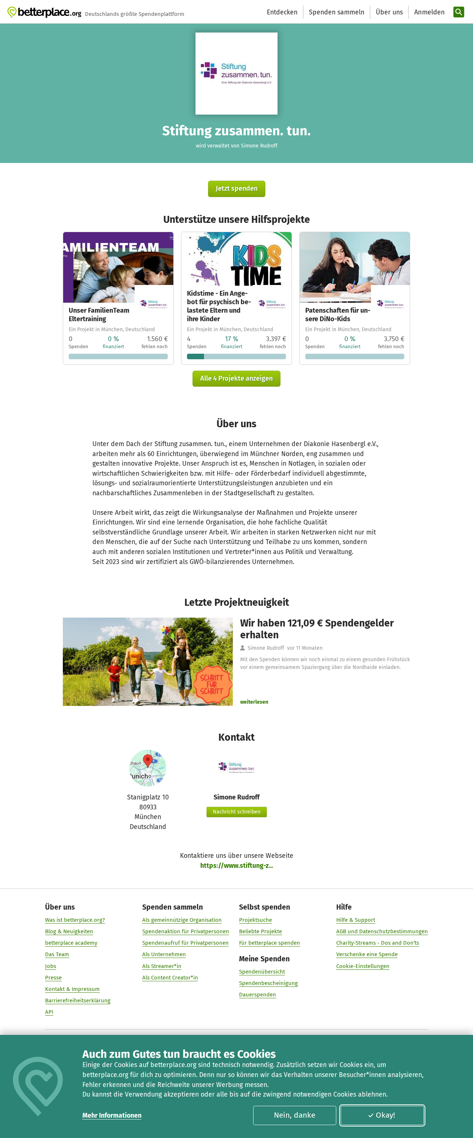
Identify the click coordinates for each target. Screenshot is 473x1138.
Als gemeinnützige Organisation (182, 920)
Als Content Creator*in (170, 977)
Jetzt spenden (237, 188)
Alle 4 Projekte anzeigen (236, 378)
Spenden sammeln (336, 12)
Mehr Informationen (112, 1115)
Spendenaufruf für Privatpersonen (185, 943)
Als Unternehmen (164, 954)
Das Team (57, 954)
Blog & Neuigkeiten (69, 931)
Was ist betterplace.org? (75, 920)
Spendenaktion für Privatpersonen (185, 931)
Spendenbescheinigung (268, 983)
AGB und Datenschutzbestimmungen (382, 931)
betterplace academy (71, 943)
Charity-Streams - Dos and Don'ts (377, 943)
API (49, 1012)
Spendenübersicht (262, 971)
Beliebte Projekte (260, 931)
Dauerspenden (257, 994)
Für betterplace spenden (269, 943)
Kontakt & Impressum (72, 989)
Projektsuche (255, 920)
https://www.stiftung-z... (236, 866)
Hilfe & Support (355, 920)
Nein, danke (294, 1115)
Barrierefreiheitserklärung (77, 1000)
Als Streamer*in (161, 966)
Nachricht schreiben (237, 812)
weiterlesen (254, 702)
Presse (53, 977)
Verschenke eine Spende (367, 954)
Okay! (385, 1115)
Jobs (50, 966)
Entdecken (282, 12)
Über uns (389, 12)
